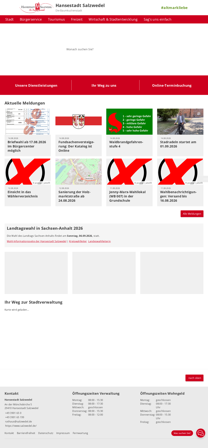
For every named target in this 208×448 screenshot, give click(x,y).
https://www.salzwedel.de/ (21, 425)
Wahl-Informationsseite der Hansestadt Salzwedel (36, 241)
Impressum (63, 433)
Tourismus (56, 19)
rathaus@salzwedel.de (18, 421)
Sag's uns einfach (157, 19)
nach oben (195, 378)
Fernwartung (80, 433)
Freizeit (77, 19)
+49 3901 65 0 (13, 413)
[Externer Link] (202, 177)
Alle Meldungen (192, 213)
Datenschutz (45, 433)
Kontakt (9, 433)
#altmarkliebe (174, 7)
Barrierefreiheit (26, 433)
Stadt (9, 19)
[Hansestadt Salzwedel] (36, 413)
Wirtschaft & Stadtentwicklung (113, 19)
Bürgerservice (31, 19)
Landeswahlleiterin (99, 241)
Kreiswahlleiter (78, 241)
